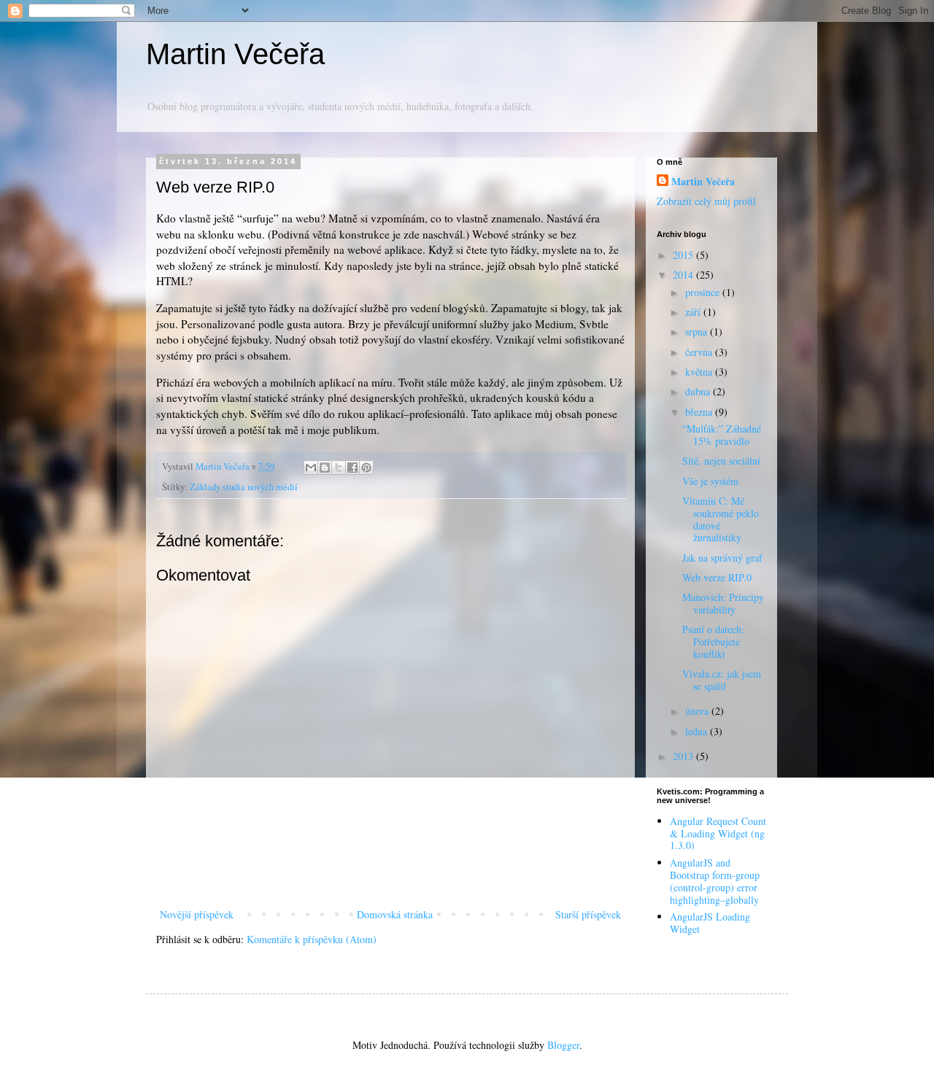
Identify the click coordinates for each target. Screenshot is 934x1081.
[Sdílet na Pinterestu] (366, 467)
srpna (697, 331)
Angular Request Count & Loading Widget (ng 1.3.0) (718, 833)
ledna (697, 731)
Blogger (563, 1045)
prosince (703, 292)
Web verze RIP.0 (717, 577)
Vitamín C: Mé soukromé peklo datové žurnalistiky (720, 519)
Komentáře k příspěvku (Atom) (312, 939)
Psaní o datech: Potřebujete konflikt (713, 641)
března (700, 412)
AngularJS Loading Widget (710, 923)
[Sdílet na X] (338, 467)
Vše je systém (710, 481)
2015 (684, 255)
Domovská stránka (395, 914)
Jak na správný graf (722, 558)
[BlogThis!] (324, 467)
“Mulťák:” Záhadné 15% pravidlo (721, 435)
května (700, 372)
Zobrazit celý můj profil (706, 201)
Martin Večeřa (235, 54)
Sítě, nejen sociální (721, 461)
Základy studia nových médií (244, 487)
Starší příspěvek (588, 914)
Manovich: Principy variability (723, 603)
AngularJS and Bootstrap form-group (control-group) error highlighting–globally (715, 881)
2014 (684, 275)
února (698, 711)
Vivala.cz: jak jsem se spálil (721, 680)
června (700, 352)
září (694, 312)
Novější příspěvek (197, 914)
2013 (684, 756)
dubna (699, 391)
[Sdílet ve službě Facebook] (352, 467)
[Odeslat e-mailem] (311, 467)
